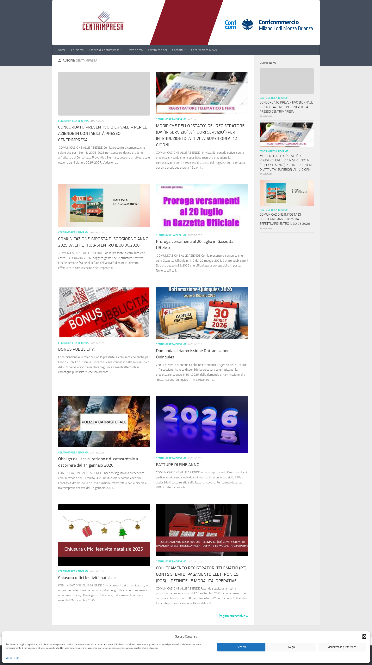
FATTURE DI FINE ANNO (178, 464)
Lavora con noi (157, 50)
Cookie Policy (12, 657)
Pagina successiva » (233, 616)
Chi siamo (77, 50)
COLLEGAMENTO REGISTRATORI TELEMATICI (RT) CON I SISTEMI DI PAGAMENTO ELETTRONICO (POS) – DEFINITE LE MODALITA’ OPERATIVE (201, 574)
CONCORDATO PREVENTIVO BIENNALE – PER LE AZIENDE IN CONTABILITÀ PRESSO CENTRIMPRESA (102, 133)
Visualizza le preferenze (341, 647)
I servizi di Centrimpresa (104, 50)
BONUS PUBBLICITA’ (77, 349)
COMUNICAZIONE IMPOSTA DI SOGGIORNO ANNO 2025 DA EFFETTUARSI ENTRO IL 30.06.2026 (285, 219)
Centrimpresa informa (73, 121)
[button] (364, 636)
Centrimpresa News (204, 50)
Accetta (241, 647)
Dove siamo (135, 50)
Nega (291, 647)
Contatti (177, 50)
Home (62, 50)
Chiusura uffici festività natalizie (87, 577)
